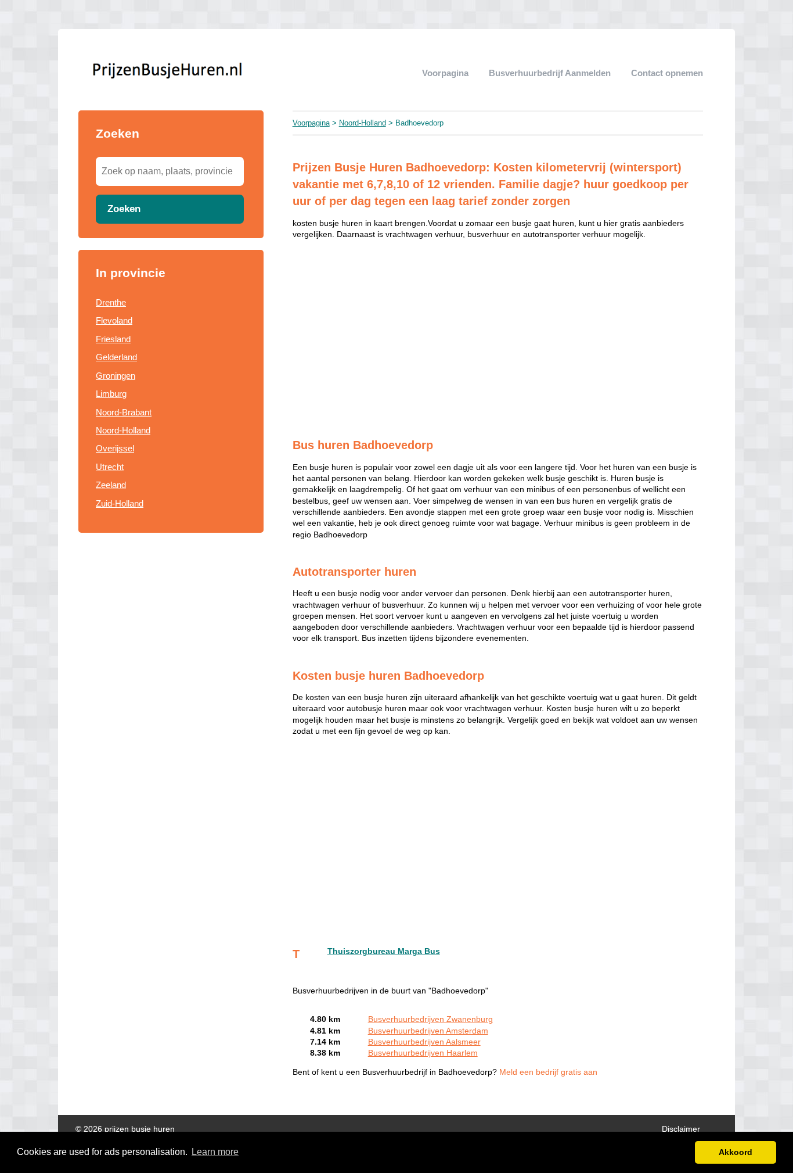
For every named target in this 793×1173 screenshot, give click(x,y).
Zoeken (123, 208)
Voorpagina (445, 73)
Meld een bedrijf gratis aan (548, 1072)
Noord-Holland (123, 430)
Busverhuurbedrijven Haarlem (423, 1053)
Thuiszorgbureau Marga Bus (383, 951)
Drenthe (111, 302)
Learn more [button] (215, 1152)
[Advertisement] (171, 629)
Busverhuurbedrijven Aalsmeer (424, 1042)
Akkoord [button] (735, 1152)
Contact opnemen (667, 73)
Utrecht (110, 467)
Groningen (115, 376)
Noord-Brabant (124, 412)
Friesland (113, 339)
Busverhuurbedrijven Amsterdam (428, 1031)
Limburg (111, 394)
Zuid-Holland (119, 503)
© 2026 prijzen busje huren (125, 1129)
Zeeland (111, 485)
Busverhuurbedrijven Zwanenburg (430, 1019)
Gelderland (116, 357)
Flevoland (114, 320)
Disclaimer (681, 1129)
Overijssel (115, 448)
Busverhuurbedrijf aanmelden (550, 73)
